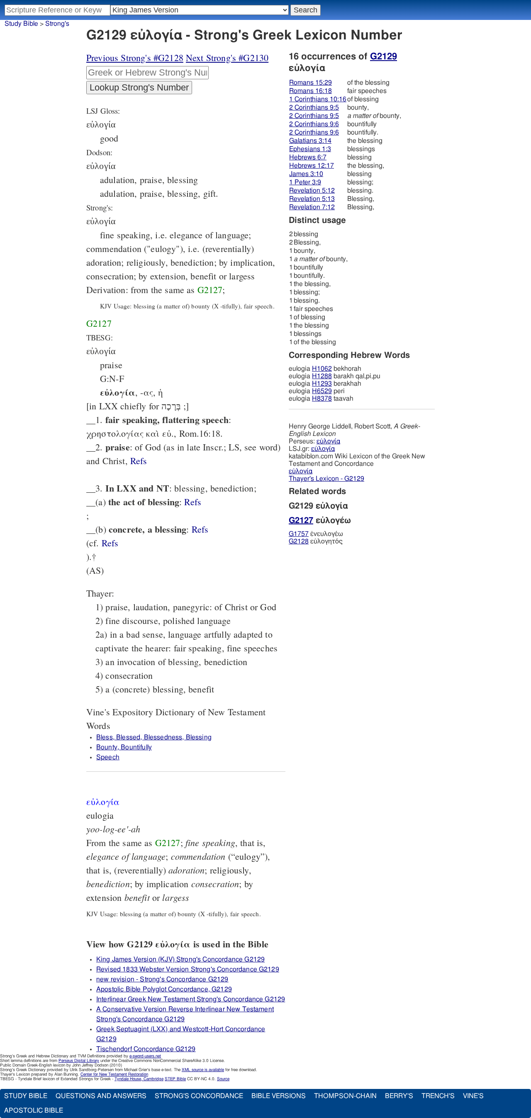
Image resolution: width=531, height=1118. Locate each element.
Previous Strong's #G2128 (134, 57)
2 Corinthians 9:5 (314, 107)
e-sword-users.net (145, 1056)
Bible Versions (278, 1096)
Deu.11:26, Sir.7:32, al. (110, 543)
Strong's (57, 23)
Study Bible (21, 23)
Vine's (473, 1096)
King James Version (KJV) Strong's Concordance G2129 (180, 959)
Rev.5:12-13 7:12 (138, 461)
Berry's (399, 1096)
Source (223, 1079)
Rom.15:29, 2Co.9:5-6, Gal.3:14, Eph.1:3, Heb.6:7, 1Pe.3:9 (200, 529)
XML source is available (203, 1070)
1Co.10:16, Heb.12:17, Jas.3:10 (192, 502)
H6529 (322, 391)
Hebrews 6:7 (307, 157)
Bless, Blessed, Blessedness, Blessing (154, 737)
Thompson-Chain (345, 1096)
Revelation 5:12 (312, 190)
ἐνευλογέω (316, 534)
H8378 (322, 398)
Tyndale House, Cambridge (138, 1079)
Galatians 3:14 (310, 140)
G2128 (299, 541)
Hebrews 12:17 (311, 165)
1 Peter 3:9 (305, 182)
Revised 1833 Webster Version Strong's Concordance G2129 (187, 969)
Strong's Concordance (199, 1096)
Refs (138, 461)
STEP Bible (175, 1079)
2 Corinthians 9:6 (314, 124)
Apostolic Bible (33, 1110)
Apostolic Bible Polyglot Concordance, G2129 (164, 989)
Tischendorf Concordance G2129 (146, 1049)
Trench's (438, 1096)
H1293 (322, 383)
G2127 (210, 290)
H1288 (322, 376)
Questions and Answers (101, 1096)
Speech (107, 757)
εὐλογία (328, 441)
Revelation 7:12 (312, 207)
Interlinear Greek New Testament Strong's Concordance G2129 (190, 999)
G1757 (299, 534)
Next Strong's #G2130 (227, 57)
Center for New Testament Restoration (114, 1074)
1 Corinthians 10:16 (317, 99)
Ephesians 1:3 (310, 149)
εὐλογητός (316, 541)
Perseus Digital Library (78, 1061)
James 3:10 (306, 174)
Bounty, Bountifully (124, 747)
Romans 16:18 (310, 91)
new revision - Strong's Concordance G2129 (162, 979)
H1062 (322, 368)
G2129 (383, 56)
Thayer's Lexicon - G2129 (326, 478)
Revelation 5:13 (312, 199)
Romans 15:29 (310, 82)
